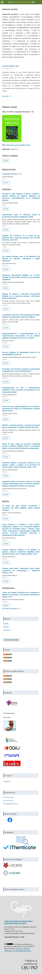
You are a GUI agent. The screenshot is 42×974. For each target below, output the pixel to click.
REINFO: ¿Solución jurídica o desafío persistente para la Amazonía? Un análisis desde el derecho (21, 426)
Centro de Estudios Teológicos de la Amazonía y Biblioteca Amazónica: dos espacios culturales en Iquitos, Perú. (21, 594)
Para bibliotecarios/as (10, 804)
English (6, 624)
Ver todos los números (10, 609)
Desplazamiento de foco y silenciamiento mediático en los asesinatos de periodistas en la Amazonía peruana (21, 390)
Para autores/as (8, 800)
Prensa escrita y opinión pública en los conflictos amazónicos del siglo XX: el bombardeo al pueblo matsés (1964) (21, 408)
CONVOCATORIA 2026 (10, 66)
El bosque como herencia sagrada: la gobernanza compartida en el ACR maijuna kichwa (21, 370)
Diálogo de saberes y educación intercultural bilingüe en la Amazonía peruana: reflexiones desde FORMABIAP (21, 296)
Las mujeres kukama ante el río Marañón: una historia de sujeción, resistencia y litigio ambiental (21, 258)
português (7, 630)
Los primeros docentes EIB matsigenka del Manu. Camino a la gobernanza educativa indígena (21, 316)
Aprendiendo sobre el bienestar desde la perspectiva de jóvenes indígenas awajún (21, 216)
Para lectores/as (8, 797)
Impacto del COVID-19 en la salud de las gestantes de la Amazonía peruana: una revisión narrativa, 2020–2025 (21, 237)
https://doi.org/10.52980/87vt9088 (18, 145)
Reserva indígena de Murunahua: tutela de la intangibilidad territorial (21, 353)
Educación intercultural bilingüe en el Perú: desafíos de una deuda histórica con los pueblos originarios (21, 277)
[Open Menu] (2, 2)
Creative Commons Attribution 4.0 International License (17, 950)
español (6, 627)
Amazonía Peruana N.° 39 (11, 174)
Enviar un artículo (11, 640)
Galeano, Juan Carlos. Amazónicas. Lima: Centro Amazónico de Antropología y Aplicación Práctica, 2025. (21, 570)
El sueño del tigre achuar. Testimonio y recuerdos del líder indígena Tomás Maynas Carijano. (21, 508)
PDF (6, 160)
